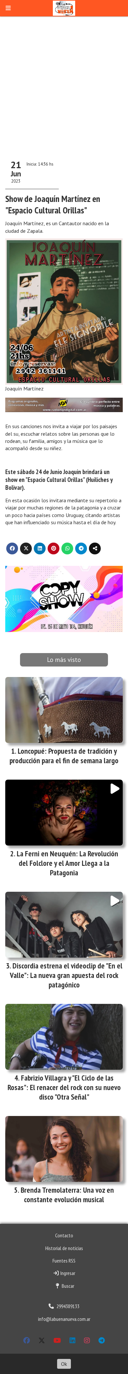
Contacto (64, 1235)
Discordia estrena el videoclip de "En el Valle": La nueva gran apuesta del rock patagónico (66, 975)
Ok (64, 1364)
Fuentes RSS (64, 1260)
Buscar (67, 1286)
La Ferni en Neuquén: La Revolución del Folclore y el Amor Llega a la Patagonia (67, 863)
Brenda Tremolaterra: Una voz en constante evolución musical (67, 1194)
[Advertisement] (64, 84)
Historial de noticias (64, 1248)
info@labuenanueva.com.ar (64, 1319)
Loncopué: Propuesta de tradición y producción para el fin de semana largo (64, 755)
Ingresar (67, 1273)
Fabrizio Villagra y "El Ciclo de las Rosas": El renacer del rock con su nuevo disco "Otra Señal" (64, 1087)
